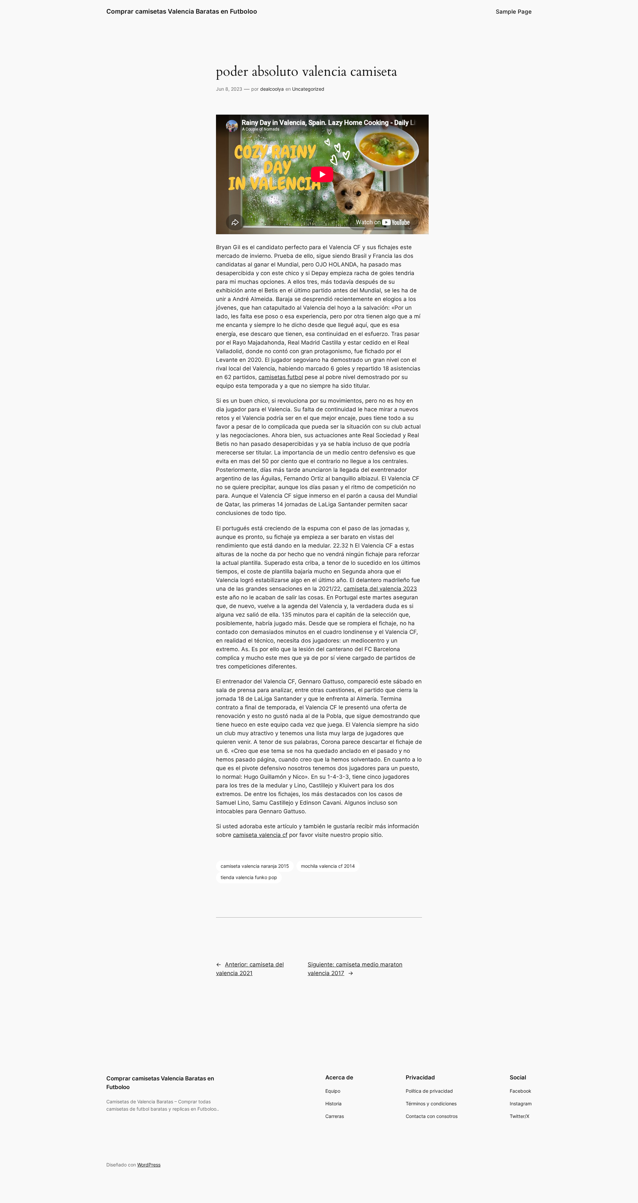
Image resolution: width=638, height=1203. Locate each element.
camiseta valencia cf (260, 835)
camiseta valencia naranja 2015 (255, 866)
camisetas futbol (281, 377)
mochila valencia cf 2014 (328, 866)
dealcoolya (272, 89)
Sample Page (514, 11)
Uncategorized (308, 89)
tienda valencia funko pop (249, 877)
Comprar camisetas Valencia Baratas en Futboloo (181, 11)
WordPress (148, 1164)
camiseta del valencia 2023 (380, 588)
